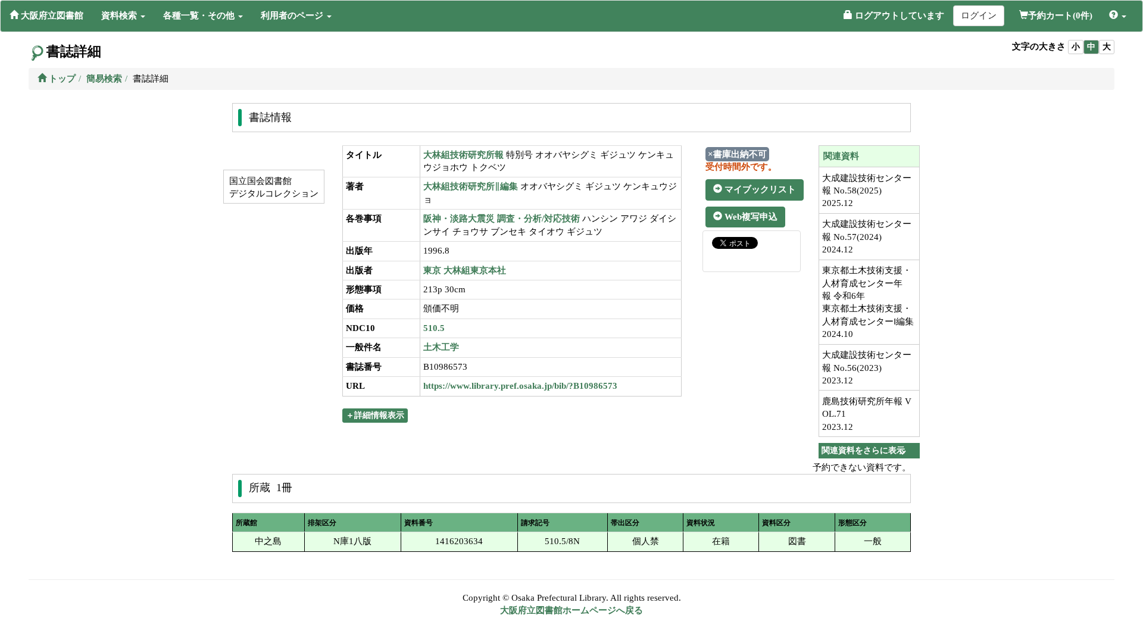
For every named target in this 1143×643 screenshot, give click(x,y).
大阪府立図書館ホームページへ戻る (571, 610)
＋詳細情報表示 (375, 415)
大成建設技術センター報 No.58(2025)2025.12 (866, 190)
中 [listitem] (1091, 46)
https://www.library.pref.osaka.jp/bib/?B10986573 (520, 386)
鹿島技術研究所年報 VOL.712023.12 (866, 414)
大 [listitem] (1107, 46)
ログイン (979, 15)
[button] (123, 15)
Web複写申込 (749, 216)
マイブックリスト (759, 189)
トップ (61, 78)
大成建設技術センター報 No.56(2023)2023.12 (866, 367)
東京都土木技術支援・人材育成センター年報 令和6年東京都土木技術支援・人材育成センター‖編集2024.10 (868, 302)
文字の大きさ (1039, 46)
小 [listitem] (1076, 46)
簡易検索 (104, 78)
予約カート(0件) (1060, 15)
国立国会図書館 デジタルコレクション (272, 187)
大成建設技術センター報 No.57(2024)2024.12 (866, 236)
